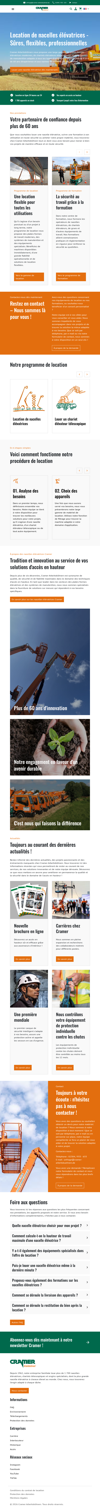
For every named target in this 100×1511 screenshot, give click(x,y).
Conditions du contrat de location (27, 1490)
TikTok (13, 1478)
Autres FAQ (17, 1322)
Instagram (15, 1464)
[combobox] (86, 8)
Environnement (18, 1411)
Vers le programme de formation (69, 277)
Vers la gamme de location (25, 277)
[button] (75, 8)
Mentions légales (19, 1498)
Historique (15, 1445)
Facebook (15, 1469)
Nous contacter (19, 1390)
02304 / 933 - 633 (60, 3)
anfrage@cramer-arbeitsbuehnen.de (37, 3)
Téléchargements (19, 1416)
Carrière (14, 1436)
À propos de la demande (66, 348)
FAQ (12, 1407)
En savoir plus (23, 959)
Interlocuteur (16, 1440)
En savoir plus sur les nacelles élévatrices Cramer (37, 599)
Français (86, 8)
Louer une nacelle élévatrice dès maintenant (35, 69)
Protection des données (22, 1420)
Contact (74, 3)
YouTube (14, 1473)
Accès (13, 1449)
